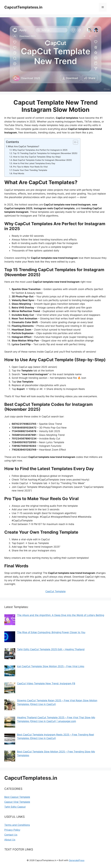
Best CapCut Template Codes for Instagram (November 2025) (42, 160)
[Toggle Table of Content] (74, 142)
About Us (9, 839)
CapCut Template (55, 591)
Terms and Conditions (17, 825)
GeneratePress (76, 860)
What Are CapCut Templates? (23, 146)
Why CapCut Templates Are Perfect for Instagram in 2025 (40, 150)
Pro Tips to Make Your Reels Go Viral (30, 167)
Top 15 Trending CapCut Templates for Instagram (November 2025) (45, 153)
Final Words (18, 173)
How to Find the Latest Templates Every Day (34, 163)
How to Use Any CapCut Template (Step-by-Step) (37, 157)
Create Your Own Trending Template (30, 170)
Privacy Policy (12, 829)
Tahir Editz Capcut (15, 806)
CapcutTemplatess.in (23, 7)
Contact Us (10, 834)
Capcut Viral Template (17, 801)
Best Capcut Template (17, 797)
